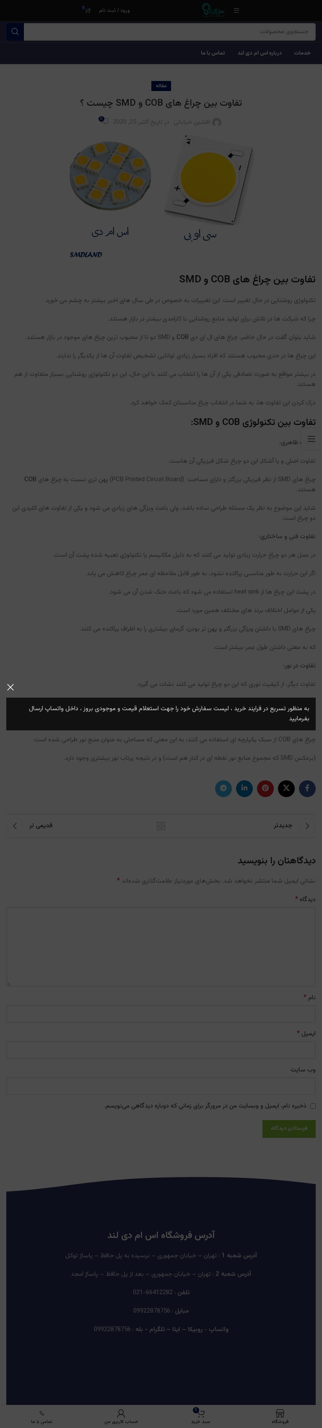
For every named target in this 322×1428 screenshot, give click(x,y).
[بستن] (10, 687)
